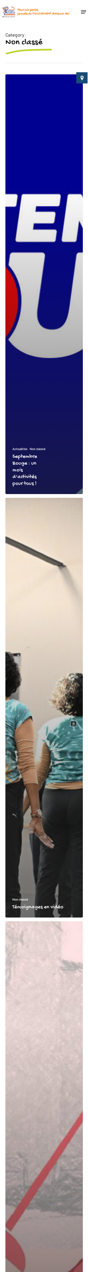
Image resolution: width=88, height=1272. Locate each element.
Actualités (19, 449)
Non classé (38, 449)
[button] (83, 12)
